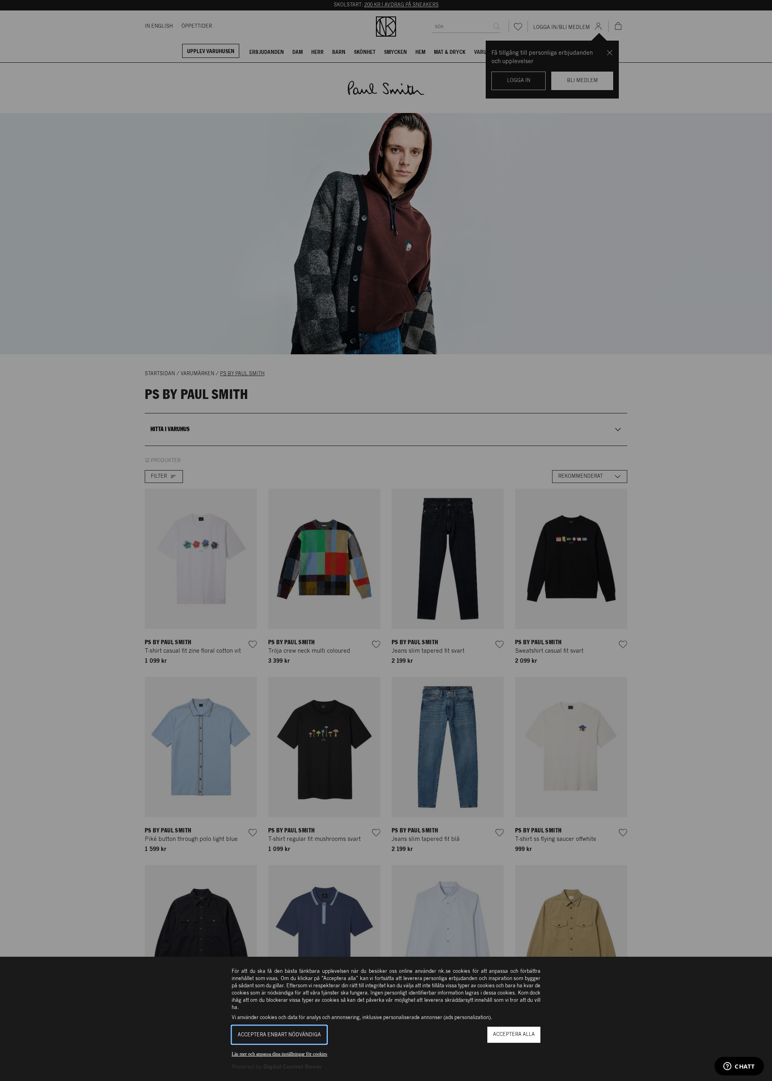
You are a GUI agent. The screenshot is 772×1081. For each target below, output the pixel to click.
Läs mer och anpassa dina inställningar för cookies (279, 1054)
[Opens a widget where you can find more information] (739, 1067)
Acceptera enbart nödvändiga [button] (279, 1035)
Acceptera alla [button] (514, 1034)
